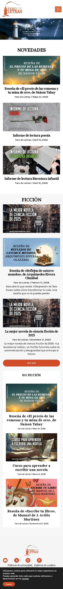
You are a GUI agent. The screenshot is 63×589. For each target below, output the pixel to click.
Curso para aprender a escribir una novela (31, 467)
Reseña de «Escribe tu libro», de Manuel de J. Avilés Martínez (31, 515)
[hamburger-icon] (58, 9)
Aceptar (9, 584)
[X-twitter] (16, 560)
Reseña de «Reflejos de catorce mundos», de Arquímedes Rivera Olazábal (31, 274)
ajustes (25, 578)
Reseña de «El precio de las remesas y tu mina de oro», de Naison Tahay (31, 90)
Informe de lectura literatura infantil (31, 178)
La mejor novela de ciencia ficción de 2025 (31, 333)
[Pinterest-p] (39, 560)
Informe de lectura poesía (31, 135)
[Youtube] (5, 560)
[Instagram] (28, 560)
